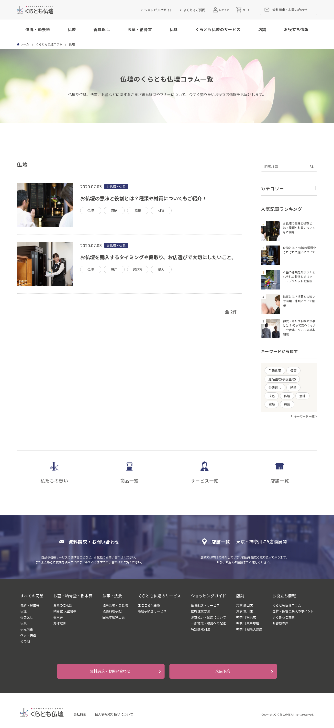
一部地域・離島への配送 (208, 623)
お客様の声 (280, 623)
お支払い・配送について (208, 617)
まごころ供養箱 (149, 605)
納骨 (293, 387)
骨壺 (293, 370)
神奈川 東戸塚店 (247, 623)
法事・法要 (112, 596)
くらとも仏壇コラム (49, 44)
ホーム (24, 44)
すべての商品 (31, 596)
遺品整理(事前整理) (282, 379)
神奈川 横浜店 (246, 617)
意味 (302, 396)
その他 (25, 641)
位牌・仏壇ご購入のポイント (293, 611)
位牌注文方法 (200, 611)
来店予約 (222, 671)
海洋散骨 (59, 623)
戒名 (271, 396)
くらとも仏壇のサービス (218, 29)
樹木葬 (58, 617)
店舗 (262, 29)
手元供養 (274, 370)
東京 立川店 (244, 611)
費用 (287, 404)
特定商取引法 (200, 629)
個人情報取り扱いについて (114, 714)
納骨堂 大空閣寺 (64, 611)
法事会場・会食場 (115, 605)
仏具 (174, 29)
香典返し (101, 29)
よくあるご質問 (194, 9)
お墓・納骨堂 (139, 29)
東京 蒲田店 (244, 605)
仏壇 (72, 29)
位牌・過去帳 (37, 29)
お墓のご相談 (62, 605)
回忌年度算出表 (113, 617)
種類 (271, 404)
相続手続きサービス (152, 611)
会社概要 (80, 714)
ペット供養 (28, 635)
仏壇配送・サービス (205, 605)
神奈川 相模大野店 (249, 629)
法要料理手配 (112, 611)
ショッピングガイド (158, 9)
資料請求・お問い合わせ (110, 671)
